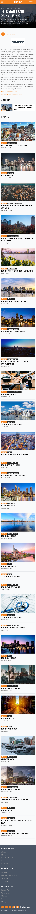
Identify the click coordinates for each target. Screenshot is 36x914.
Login (3, 899)
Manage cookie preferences (11, 902)
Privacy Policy (6, 890)
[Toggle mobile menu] (2, 2)
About (3, 852)
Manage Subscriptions (9, 875)
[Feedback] (17, 907)
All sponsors (11, 34)
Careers (4, 861)
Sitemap (4, 896)
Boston (4, 110)
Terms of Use (5, 893)
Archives (4, 872)
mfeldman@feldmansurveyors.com (11, 94)
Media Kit (4, 855)
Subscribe (32, 2)
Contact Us (5, 864)
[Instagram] (13, 907)
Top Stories (5, 881)
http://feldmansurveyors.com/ (10, 91)
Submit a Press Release (9, 858)
